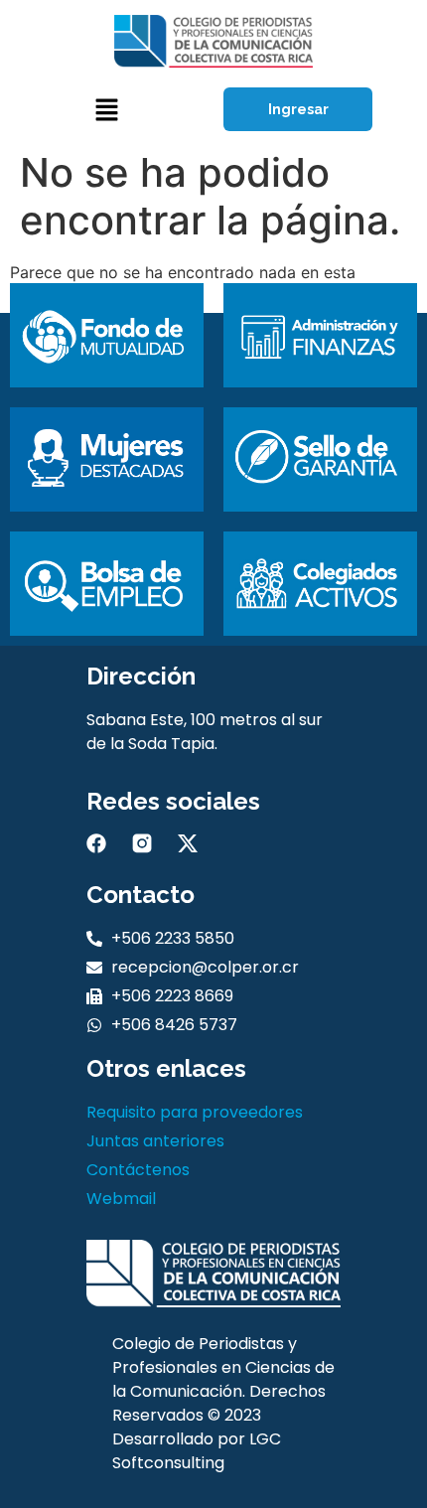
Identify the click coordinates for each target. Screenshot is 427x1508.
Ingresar (298, 109)
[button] (106, 109)
